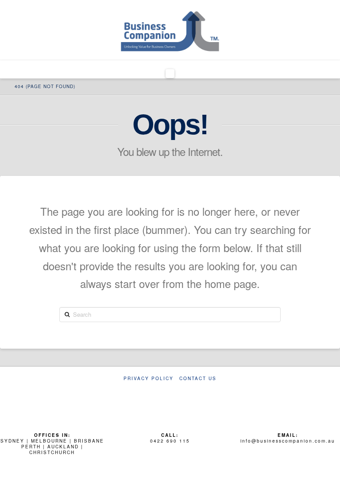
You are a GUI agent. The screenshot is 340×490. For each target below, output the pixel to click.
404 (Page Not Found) (45, 86)
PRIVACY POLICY (149, 378)
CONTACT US (197, 378)
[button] (170, 73)
